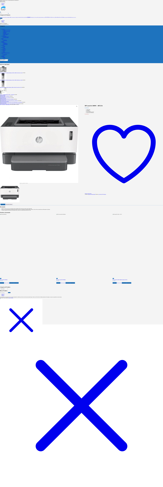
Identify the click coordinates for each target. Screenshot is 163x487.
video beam (69, 17)
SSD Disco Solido (5, 37)
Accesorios (3, 29)
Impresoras (3, 42)
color (18, 17)
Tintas (4, 46)
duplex (26, 17)
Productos (3, 4)
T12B (52, 17)
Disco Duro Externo (6, 36)
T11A (50, 17)
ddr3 (21, 17)
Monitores (3, 49)
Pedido (3, 21)
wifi (73, 17)
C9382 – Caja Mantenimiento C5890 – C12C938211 (7, 94)
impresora (32, 17)
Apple (6, 17)
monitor (39, 17)
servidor (44, 17)
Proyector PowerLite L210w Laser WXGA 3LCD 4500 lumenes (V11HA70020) (11, 102)
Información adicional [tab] (9, 204)
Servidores (3, 56)
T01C (46, 17)
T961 (60, 17)
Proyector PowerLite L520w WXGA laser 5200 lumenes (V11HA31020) (10, 103)
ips (33, 17)
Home (1, 104)
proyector (42, 17)
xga (75, 17)
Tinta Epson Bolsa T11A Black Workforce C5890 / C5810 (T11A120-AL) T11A (11, 87)
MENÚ (1, 18)
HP (30, 17)
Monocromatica (5, 43)
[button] (77, 106)
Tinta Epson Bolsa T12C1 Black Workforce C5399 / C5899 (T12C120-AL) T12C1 (11, 72)
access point (4, 17)
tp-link (64, 17)
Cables (4, 30)
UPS (4, 35)
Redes (2, 53)
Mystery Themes (11, 297)
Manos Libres (5, 40)
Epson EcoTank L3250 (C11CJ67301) (5, 97)
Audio (2, 39)
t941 (59, 17)
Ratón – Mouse (5, 34)
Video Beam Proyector (6, 52)
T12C (54, 17)
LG (34, 17)
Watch (72, 17)
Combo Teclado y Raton (6, 31)
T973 (62, 17)
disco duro (24, 17)
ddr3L (22, 17)
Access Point (5, 54)
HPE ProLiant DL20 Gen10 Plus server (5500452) (7, 99)
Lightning (36, 17)
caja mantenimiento (13, 17)
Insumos (3, 45)
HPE (4, 58)
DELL (4, 57)
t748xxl (56, 17)
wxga (74, 17)
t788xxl (58, 17)
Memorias (3, 47)
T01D (48, 17)
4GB (0, 17)
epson (28, 17)
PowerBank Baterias (6, 33)
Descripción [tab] (3, 204)
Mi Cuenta (3, 3)
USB (67, 17)
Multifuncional (5, 44)
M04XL (38, 17)
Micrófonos (4, 32)
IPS (3, 51)
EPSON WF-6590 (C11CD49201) (4, 96)
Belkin (8, 17)
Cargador (16, 17)
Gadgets (3, 41)
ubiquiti (66, 17)
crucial (20, 17)
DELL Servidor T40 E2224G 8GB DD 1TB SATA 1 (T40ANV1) (9, 100)
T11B (51, 17)
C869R (10, 17)
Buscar (9, 292)
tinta (63, 17)
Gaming (4, 50)
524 (2, 17)
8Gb (1, 17)
